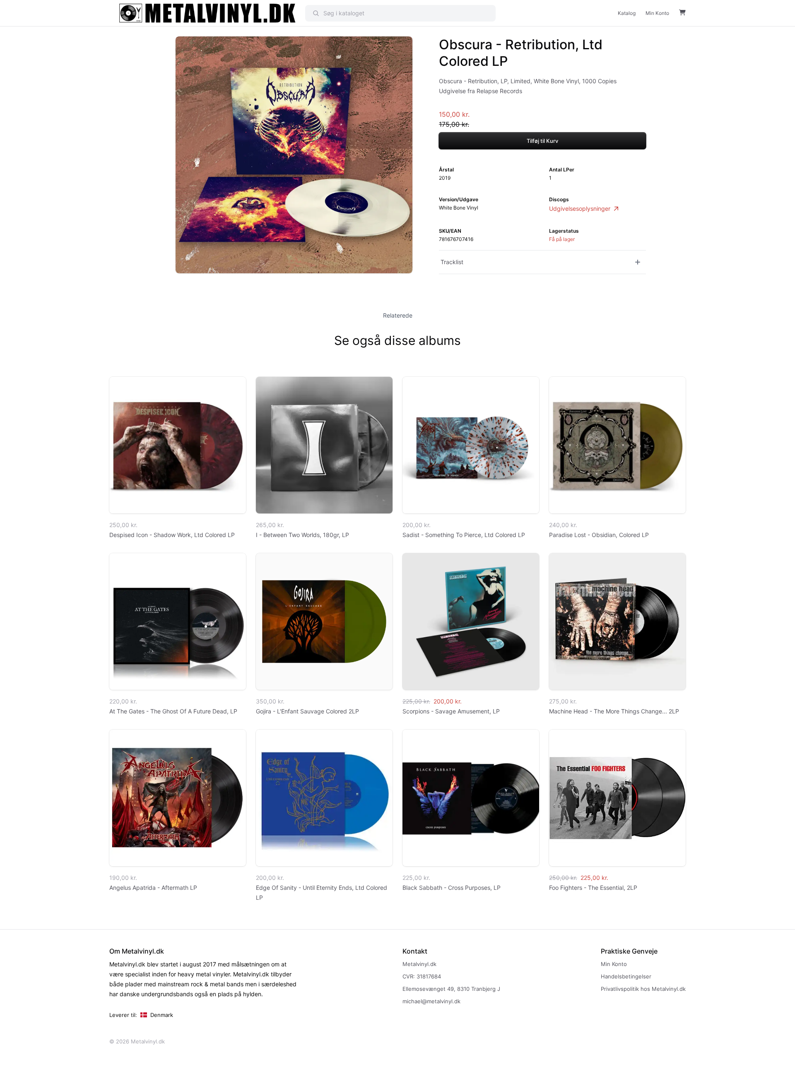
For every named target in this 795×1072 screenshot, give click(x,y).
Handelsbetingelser (626, 976)
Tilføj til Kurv (542, 140)
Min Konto (657, 13)
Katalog (627, 13)
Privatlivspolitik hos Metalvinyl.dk (643, 988)
